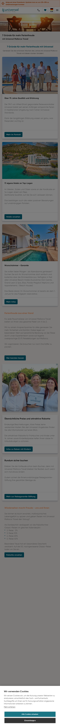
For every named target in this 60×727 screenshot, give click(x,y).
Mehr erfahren (9, 707)
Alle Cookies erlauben (30, 714)
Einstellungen (30, 721)
